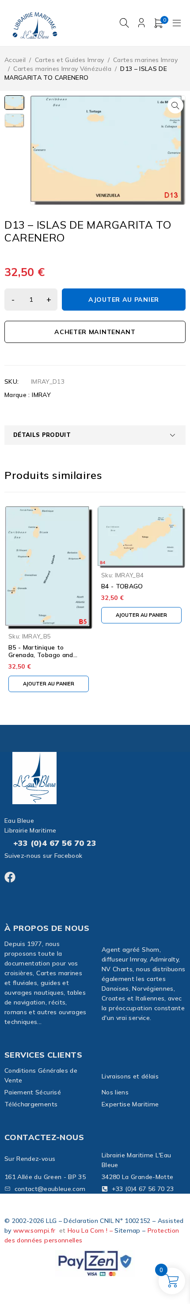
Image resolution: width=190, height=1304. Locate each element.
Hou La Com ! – (91, 1230)
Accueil (15, 60)
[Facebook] (9, 877)
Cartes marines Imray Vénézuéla (62, 69)
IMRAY (41, 395)
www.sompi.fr (34, 1230)
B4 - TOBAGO (122, 586)
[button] (175, 105)
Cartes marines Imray (145, 60)
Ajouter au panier (123, 300)
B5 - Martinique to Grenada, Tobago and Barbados (40, 654)
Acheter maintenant (95, 332)
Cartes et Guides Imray (69, 60)
